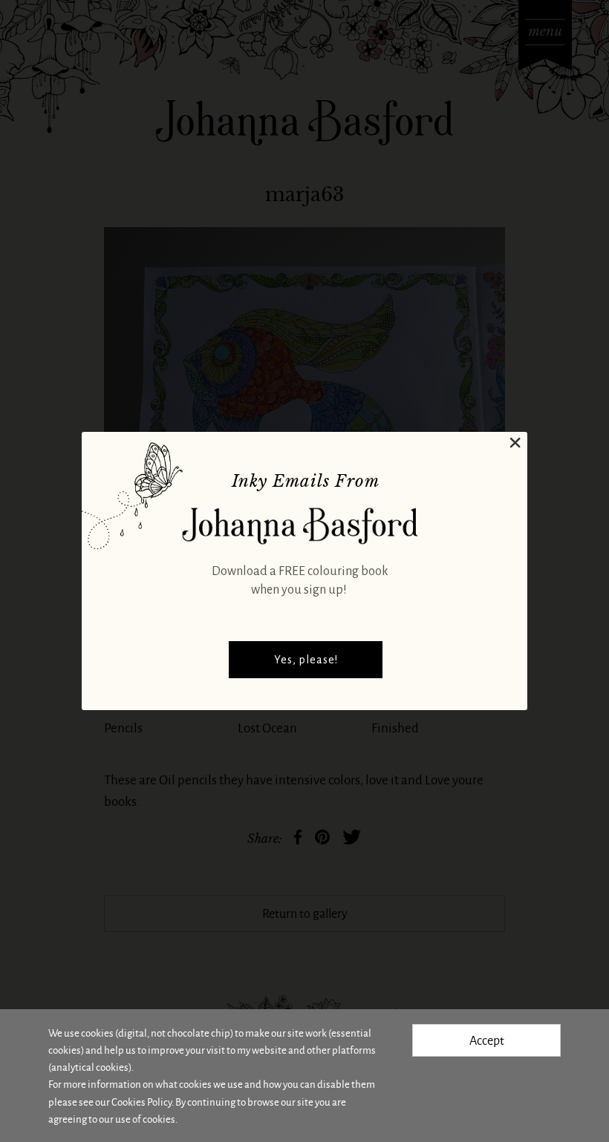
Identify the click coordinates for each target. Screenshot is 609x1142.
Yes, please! (306, 660)
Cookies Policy (141, 1102)
